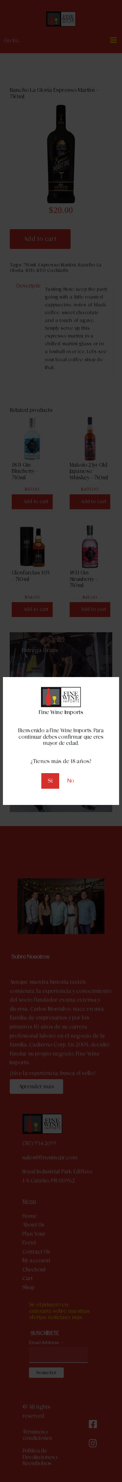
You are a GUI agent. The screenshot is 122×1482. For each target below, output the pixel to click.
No (70, 781)
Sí (50, 781)
